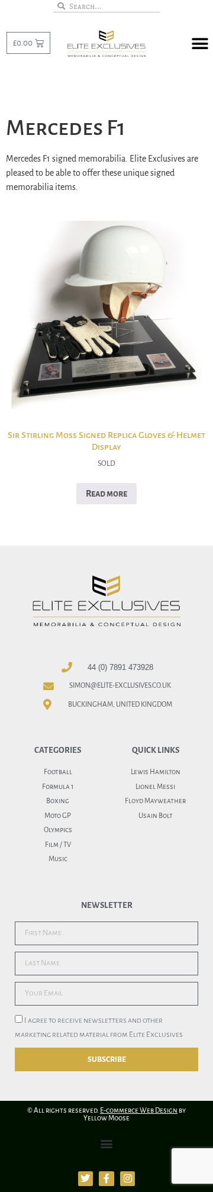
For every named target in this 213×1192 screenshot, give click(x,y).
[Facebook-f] (106, 1179)
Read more (106, 493)
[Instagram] (127, 1179)
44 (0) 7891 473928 (120, 667)
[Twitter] (85, 1179)
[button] (199, 43)
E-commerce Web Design (139, 1110)
